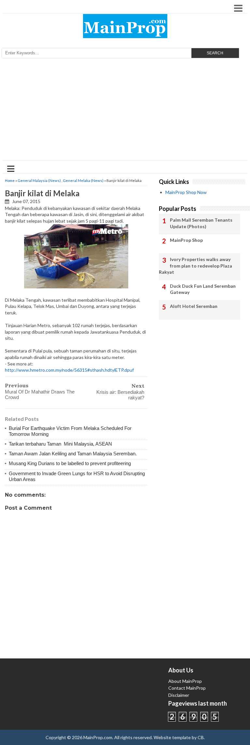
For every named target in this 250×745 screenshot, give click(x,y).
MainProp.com (97, 737)
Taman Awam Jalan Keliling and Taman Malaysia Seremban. (73, 453)
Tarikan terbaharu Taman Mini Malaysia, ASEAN (60, 444)
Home (10, 180)
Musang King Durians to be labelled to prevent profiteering (70, 463)
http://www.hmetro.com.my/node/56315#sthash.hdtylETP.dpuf (69, 370)
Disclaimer (178, 695)
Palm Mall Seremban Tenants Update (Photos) (201, 223)
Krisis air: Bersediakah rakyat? (120, 394)
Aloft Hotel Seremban (193, 306)
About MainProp (185, 681)
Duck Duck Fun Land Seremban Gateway (203, 289)
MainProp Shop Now (186, 192)
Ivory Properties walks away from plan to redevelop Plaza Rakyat (195, 265)
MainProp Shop (186, 240)
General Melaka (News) (83, 180)
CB (201, 737)
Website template (172, 737)
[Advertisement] (125, 111)
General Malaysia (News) (39, 180)
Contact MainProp (187, 688)
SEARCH (215, 53)
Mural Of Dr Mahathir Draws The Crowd (40, 394)
